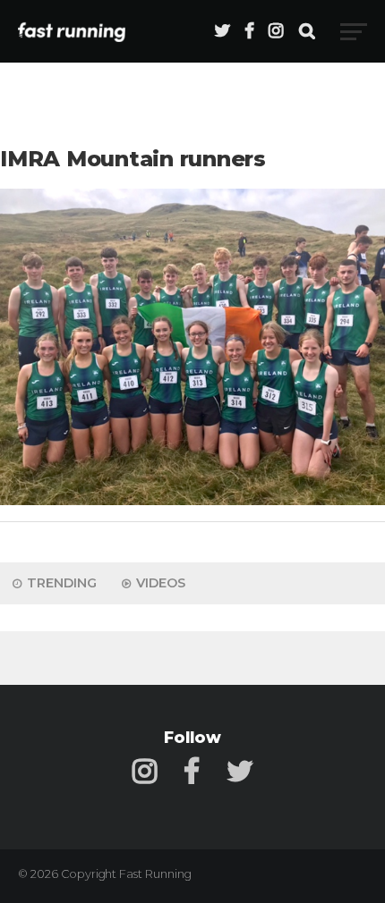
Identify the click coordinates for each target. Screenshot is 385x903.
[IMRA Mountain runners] (192, 500)
